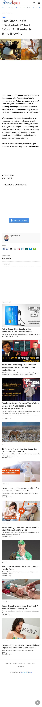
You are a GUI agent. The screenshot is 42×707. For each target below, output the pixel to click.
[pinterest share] (19, 249)
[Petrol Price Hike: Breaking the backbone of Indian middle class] (21, 315)
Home (4, 8)
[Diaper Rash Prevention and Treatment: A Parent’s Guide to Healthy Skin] (21, 589)
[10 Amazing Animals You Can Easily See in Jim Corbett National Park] (21, 432)
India (28, 8)
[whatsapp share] (26, 249)
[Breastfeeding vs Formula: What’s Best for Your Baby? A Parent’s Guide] (21, 511)
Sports (35, 8)
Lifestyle (11, 8)
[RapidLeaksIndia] (11, 2)
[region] (21, 78)
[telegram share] (30, 249)
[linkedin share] (22, 249)
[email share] (15, 249)
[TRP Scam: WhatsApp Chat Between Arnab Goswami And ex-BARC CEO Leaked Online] (21, 351)
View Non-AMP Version (26, 672)
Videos (10, 13)
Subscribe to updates (20, 220)
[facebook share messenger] (7, 249)
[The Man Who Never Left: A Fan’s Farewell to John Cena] (21, 550)
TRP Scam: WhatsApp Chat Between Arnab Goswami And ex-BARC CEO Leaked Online (19, 367)
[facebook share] (3, 249)
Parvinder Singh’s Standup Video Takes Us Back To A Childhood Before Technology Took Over (20, 406)
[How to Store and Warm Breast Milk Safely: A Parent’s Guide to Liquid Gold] (21, 471)
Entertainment (20, 8)
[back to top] (37, 702)
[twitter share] (11, 249)
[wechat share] (34, 249)
